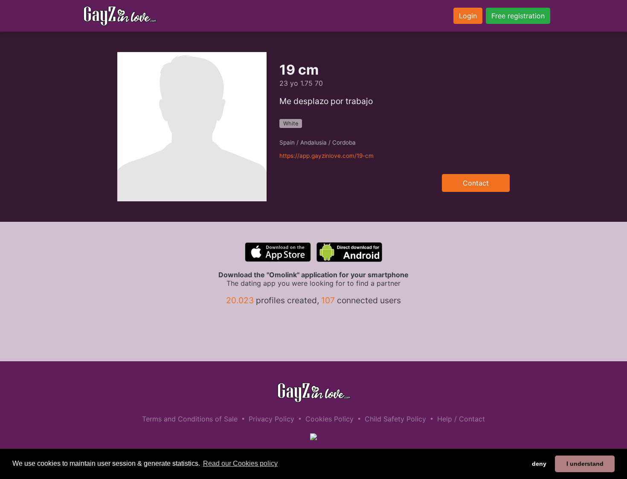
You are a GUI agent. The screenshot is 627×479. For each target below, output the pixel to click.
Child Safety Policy (395, 419)
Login (468, 16)
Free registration (518, 16)
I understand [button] (585, 463)
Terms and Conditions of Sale (190, 419)
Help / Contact (461, 419)
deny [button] (539, 463)
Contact (476, 183)
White (290, 123)
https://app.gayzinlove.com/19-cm (326, 155)
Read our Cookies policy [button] (240, 463)
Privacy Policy (271, 419)
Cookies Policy (329, 419)
